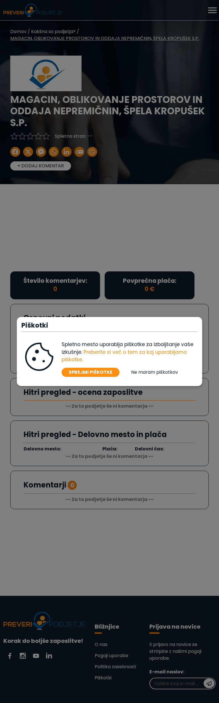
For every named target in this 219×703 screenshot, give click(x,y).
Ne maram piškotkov (154, 372)
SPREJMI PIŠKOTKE (90, 372)
